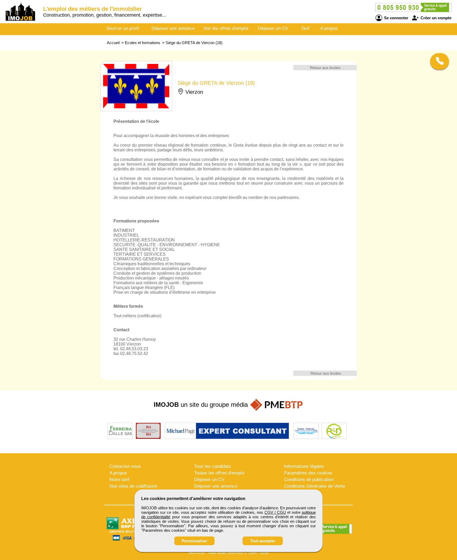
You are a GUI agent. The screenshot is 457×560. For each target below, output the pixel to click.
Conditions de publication (308, 479)
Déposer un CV (273, 28)
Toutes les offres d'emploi (219, 472)
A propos (329, 28)
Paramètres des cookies (308, 472)
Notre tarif (119, 479)
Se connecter (395, 18)
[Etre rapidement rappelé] (437, 61)
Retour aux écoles (325, 68)
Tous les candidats (212, 466)
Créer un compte (435, 18)
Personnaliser (194, 541)
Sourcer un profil (122, 28)
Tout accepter (262, 541)
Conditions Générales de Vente (314, 486)
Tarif (305, 28)
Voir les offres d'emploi (225, 28)
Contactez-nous (125, 466)
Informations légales (304, 466)
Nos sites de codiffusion (133, 486)
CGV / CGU (275, 512)
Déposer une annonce (173, 28)
